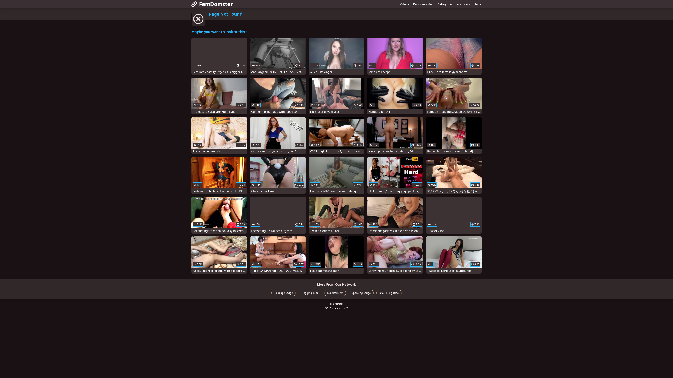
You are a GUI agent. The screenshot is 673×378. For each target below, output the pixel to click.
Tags (478, 4)
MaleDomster (335, 293)
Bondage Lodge (283, 293)
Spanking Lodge (361, 293)
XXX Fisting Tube (389, 293)
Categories (445, 4)
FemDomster (216, 4)
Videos (404, 4)
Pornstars (463, 4)
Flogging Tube (310, 293)
